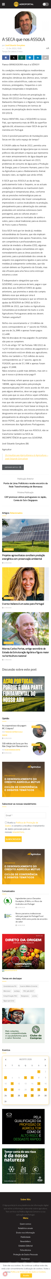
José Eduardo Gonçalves (15, 45)
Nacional (8, 549)
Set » (45, 1059)
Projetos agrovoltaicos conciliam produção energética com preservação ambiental (23, 557)
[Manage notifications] (5, 1274)
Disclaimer (25, 1258)
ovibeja (17, 991)
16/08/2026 (7, 738)
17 (6, 1089)
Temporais (25, 996)
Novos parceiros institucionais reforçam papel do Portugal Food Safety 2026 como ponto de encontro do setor (31, 917)
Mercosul (7, 991)
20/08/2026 (21, 907)
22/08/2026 (7, 563)
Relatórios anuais (25, 1228)
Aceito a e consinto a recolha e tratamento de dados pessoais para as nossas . (24, 827)
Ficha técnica (25, 1250)
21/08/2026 (7, 608)
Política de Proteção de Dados (21, 824)
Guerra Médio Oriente (28, 986)
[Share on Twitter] (14, 57)
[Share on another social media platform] (45, 57)
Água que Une (9, 1001)
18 (12, 1089)
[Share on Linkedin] (38, 57)
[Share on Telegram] (30, 57)
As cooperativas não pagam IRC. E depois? (14, 727)
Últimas (35, 727)
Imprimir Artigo (11, 467)
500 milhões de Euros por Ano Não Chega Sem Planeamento (15, 745)
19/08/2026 (21, 925)
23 (45, 1089)
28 (32, 1095)
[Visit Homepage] (23, 4)
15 (39, 1083)
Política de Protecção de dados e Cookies (28, 1271)
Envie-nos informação (25, 1232)
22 (39, 1089)
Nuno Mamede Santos (12, 750)
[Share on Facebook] (5, 57)
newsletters (18, 832)
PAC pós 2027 (28, 991)
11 (12, 1083)
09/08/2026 (7, 753)
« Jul (6, 1059)
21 (32, 1089)
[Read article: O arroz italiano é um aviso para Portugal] (25, 584)
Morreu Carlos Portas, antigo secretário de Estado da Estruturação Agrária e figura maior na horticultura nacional (25, 652)
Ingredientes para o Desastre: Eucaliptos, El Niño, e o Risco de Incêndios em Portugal (29, 901)
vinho (34, 996)
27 (25, 1095)
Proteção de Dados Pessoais (25, 1254)
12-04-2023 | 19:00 (13, 48)
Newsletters (25, 1241)
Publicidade (25, 1236)
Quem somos (25, 1223)
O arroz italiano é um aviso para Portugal (23, 604)
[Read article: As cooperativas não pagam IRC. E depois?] (39, 731)
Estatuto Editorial (26, 1245)
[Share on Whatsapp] (22, 57)
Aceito (26, 1275)
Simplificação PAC (10, 996)
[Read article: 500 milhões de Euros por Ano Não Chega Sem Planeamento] (39, 748)
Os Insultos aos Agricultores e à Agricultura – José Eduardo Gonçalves (26, 457)
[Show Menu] (3, 4)
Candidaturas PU (10, 986)
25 (12, 1095)
